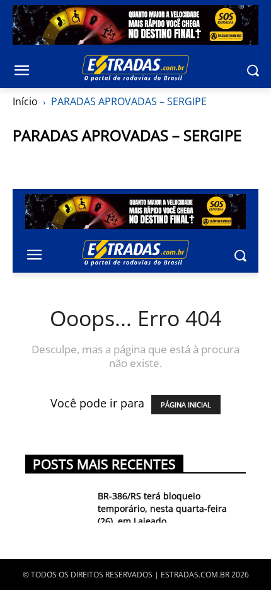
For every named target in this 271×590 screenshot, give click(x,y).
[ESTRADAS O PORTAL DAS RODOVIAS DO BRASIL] (135, 68)
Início (25, 101)
